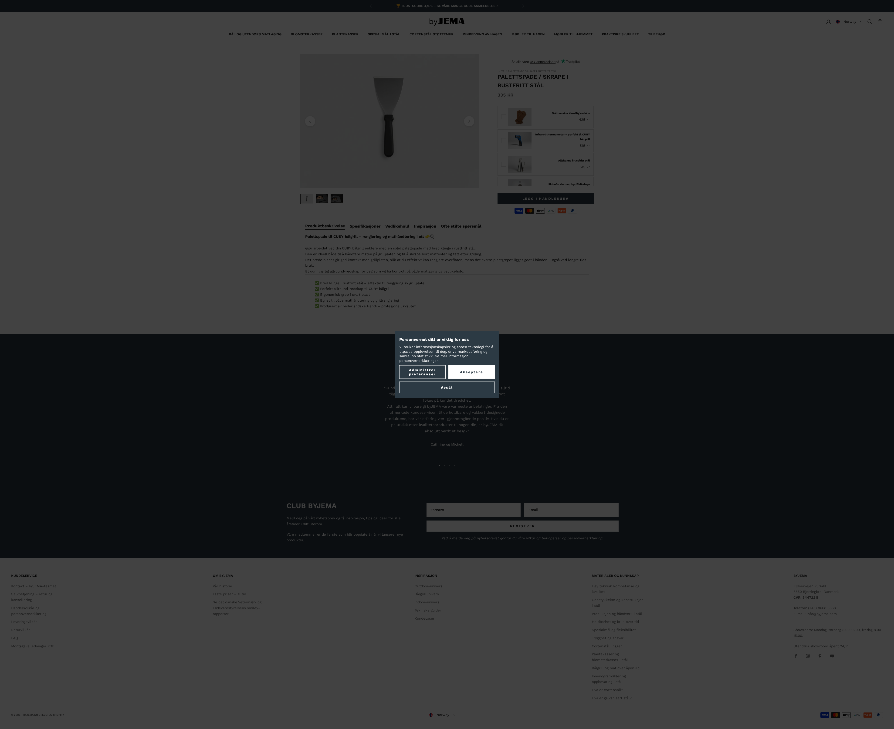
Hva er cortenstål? (607, 690)
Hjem (501, 71)
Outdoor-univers (428, 586)
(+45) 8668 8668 (822, 608)
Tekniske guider (428, 610)
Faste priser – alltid (229, 594)
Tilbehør (656, 34)
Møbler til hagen (528, 34)
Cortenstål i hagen (607, 646)
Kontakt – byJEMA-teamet (33, 586)
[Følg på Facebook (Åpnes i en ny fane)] (795, 656)
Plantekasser (345, 34)
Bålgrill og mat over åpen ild (616, 668)
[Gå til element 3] (336, 199)
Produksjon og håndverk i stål (617, 614)
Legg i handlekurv (545, 199)
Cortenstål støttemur (432, 34)
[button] (849, 22)
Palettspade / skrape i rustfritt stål (532, 71)
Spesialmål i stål (384, 34)
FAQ (14, 638)
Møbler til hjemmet (573, 34)
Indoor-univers (427, 602)
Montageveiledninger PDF (32, 646)
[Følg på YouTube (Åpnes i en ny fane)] (832, 656)
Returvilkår (20, 630)
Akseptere (471, 372)
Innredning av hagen (482, 34)
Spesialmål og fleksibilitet (614, 630)
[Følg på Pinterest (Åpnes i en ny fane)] (820, 656)
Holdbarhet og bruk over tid (615, 622)
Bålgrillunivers (427, 594)
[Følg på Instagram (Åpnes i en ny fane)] (808, 656)
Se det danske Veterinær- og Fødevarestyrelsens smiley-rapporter (237, 608)
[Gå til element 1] (306, 199)
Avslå (447, 387)
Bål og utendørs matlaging (255, 34)
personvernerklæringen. (419, 360)
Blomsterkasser (307, 34)
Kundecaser (424, 618)
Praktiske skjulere (620, 34)
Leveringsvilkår (24, 622)
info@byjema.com (822, 614)
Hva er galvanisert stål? (612, 698)
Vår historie (222, 586)
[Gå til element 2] (321, 199)
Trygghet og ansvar (607, 638)
